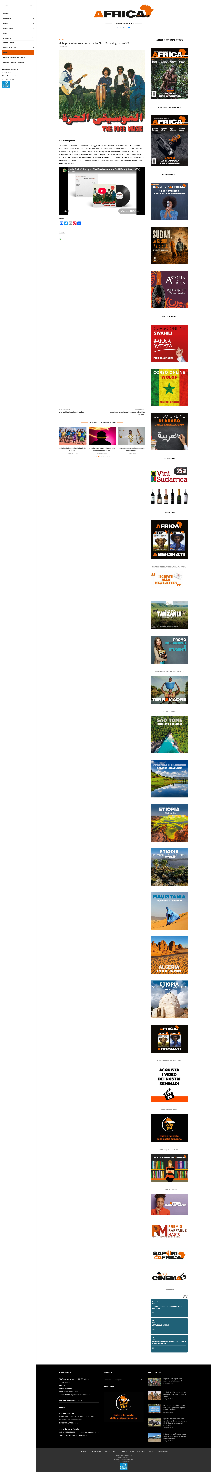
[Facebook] (117, 27)
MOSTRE (6, 33)
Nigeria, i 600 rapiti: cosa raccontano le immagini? (172, 1380)
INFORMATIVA (163, 1451)
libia (62, 232)
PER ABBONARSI (96, 1451)
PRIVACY (152, 1451)
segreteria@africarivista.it (80, 1394)
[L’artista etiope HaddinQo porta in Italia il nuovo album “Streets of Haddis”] (102, 436)
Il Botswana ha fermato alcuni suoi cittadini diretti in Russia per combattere (174, 1436)
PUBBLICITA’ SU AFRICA (137, 1451)
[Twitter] (121, 27)
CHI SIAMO (83, 1451)
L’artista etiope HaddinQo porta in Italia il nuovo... (102, 449)
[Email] (129, 27)
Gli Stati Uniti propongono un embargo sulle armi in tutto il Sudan (174, 1394)
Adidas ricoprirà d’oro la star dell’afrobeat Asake (131, 449)
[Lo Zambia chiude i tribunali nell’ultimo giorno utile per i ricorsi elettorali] (154, 1408)
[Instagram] (124, 27)
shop (5, 52)
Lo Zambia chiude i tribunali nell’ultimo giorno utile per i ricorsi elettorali (174, 1407)
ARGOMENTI (7, 19)
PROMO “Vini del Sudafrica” (14, 57)
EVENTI (5, 23)
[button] (62, 442)
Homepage (7, 14)
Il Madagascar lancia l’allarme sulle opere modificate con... (73, 449)
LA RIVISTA (7, 38)
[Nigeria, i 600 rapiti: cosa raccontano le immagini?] (154, 1382)
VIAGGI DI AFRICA (9, 48)
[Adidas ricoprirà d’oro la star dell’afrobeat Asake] (131, 436)
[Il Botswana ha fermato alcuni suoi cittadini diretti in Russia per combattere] (154, 1437)
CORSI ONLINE (8, 28)
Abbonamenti (8, 43)
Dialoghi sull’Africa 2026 (13, 62)
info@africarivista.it (71, 1391)
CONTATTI (123, 1451)
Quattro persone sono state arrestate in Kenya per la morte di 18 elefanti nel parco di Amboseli (175, 1422)
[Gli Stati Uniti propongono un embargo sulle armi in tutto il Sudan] (154, 1395)
